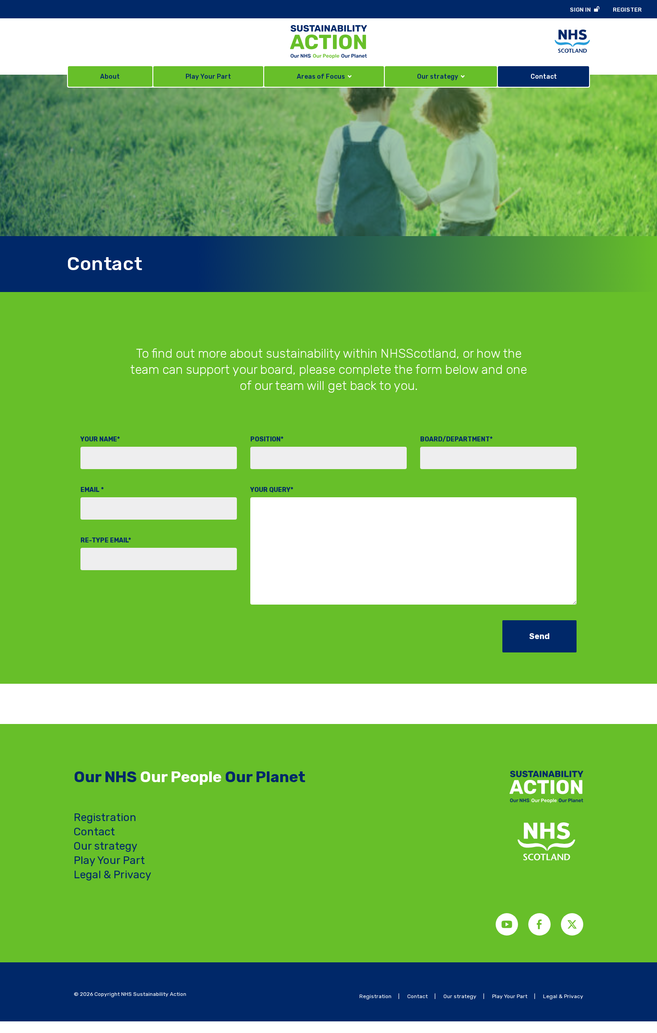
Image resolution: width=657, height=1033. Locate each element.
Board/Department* (456, 439)
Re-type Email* (105, 540)
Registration (105, 817)
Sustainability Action (328, 42)
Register (627, 9)
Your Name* (100, 439)
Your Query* (271, 490)
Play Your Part (109, 860)
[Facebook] (539, 924)
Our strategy (105, 846)
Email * (92, 490)
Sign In (580, 9)
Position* (266, 439)
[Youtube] (507, 924)
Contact (94, 832)
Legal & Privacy (112, 874)
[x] (572, 924)
